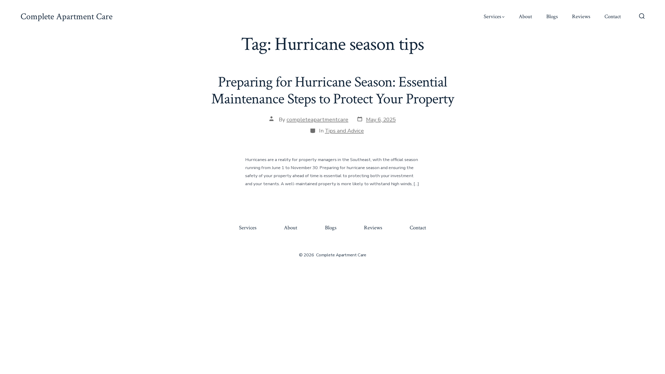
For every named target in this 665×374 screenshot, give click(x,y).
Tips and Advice (344, 130)
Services (492, 16)
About (525, 16)
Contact (612, 16)
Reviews (581, 16)
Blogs (552, 16)
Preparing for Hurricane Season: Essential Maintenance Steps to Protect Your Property (332, 90)
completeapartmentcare (317, 119)
